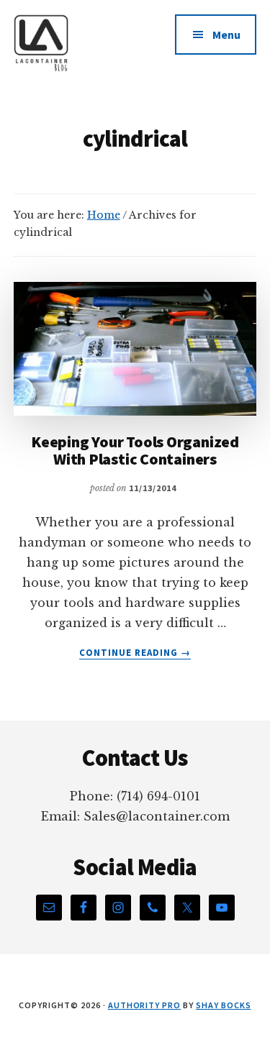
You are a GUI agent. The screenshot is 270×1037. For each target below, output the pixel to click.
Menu (226, 34)
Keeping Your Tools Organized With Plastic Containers (135, 450)
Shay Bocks (223, 1005)
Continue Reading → (135, 653)
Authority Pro (144, 1005)
